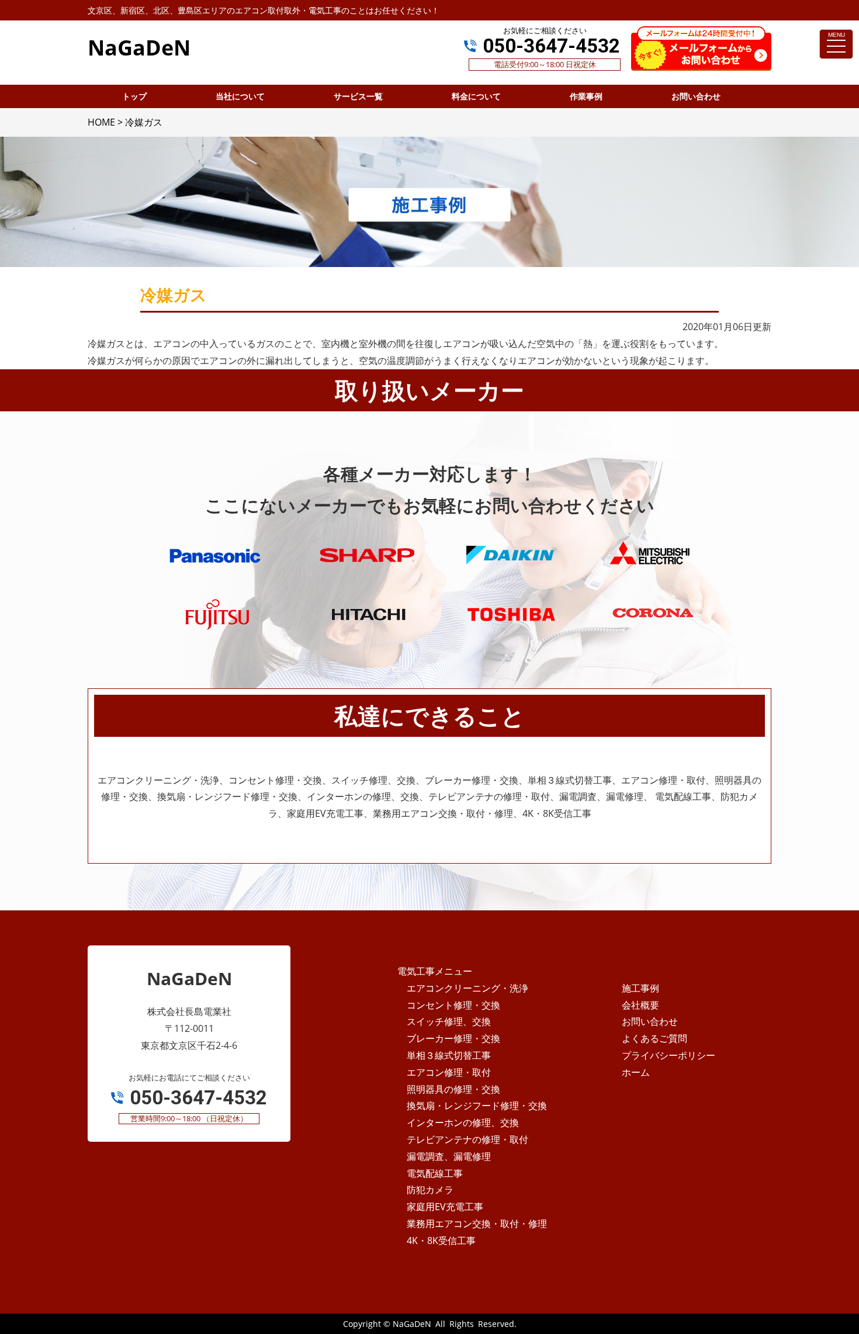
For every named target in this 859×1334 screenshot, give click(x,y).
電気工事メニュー (434, 971)
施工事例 (640, 988)
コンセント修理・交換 (453, 1005)
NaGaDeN (412, 1323)
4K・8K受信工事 (441, 1240)
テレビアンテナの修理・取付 (467, 1139)
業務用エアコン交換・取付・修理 (477, 1223)
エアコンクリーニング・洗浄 (467, 988)
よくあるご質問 (654, 1038)
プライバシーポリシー (668, 1055)
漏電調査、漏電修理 (449, 1156)
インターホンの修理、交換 (463, 1122)
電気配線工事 (435, 1173)
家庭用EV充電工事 (445, 1206)
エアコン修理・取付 (449, 1072)
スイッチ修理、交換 (449, 1021)
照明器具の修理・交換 (453, 1089)
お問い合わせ (650, 1021)
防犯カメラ (430, 1189)
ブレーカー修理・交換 (453, 1038)
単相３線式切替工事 (449, 1055)
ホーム (636, 1072)
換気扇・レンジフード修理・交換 (477, 1105)
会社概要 (640, 1005)
